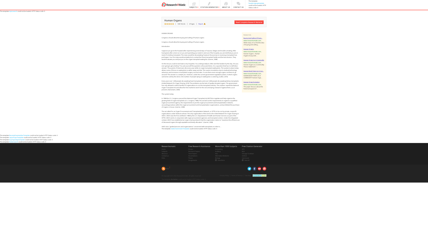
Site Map (248, 175)
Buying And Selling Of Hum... (253, 38)
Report (201, 24)
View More (221, 160)
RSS (167, 169)
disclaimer (174, 179)
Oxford (244, 156)
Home (164, 149)
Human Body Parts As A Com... (254, 71)
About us (165, 154)
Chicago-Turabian (248, 154)
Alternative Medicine (222, 156)
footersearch (13, 142)
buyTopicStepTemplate (17, 140)
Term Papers (192, 154)
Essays (190, 149)
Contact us (165, 156)
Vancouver (245, 158)
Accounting (218, 149)
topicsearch (13, 11)
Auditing (218, 151)
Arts (216, 154)
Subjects (164, 151)
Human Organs (249, 49)
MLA (243, 151)
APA (243, 149)
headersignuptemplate (256, 3)
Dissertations (192, 156)
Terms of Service (237, 175)
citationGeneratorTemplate (180, 129)
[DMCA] (259, 175)
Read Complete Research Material (249, 22)
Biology (217, 158)
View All (246, 160)
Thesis (190, 158)
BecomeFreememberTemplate (19, 135)
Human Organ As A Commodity (254, 60)
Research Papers (194, 151)
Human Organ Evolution (252, 82)
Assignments (192, 160)
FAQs (163, 158)
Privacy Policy (224, 175)
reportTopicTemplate (16, 137)
